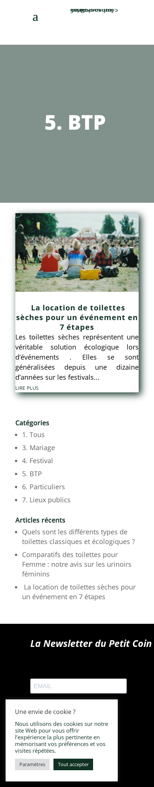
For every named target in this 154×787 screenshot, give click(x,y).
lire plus (26, 387)
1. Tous (33, 434)
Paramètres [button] (32, 764)
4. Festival (37, 460)
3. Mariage (38, 447)
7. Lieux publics (46, 499)
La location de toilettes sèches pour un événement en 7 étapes (77, 317)
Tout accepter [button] (73, 764)
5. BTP (32, 473)
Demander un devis (118, 25)
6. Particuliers (43, 486)
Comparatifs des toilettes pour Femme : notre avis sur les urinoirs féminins (77, 564)
